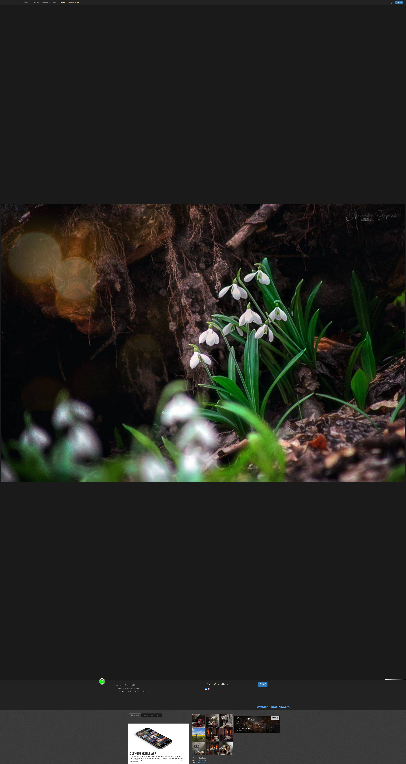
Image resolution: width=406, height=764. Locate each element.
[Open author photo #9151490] (212, 748)
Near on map (148, 715)
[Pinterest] (209, 689)
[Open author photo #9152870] (199, 748)
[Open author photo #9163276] (199, 734)
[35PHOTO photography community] (11, 3)
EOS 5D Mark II (203, 760)
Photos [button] (26, 2)
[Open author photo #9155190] (226, 734)
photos (202, 758)
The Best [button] (45, 2)
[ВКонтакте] (206, 689)
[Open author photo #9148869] (226, 748)
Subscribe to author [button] (263, 684)
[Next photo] (404, 331)
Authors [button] (35, 2)
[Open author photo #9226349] (199, 721)
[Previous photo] (2, 331)
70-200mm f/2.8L (200, 762)
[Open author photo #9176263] (226, 721)
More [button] (55, 2)
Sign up (399, 2)
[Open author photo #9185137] (212, 721)
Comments (135, 715)
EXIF (158, 715)
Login (391, 2)
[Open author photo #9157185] (212, 734)
